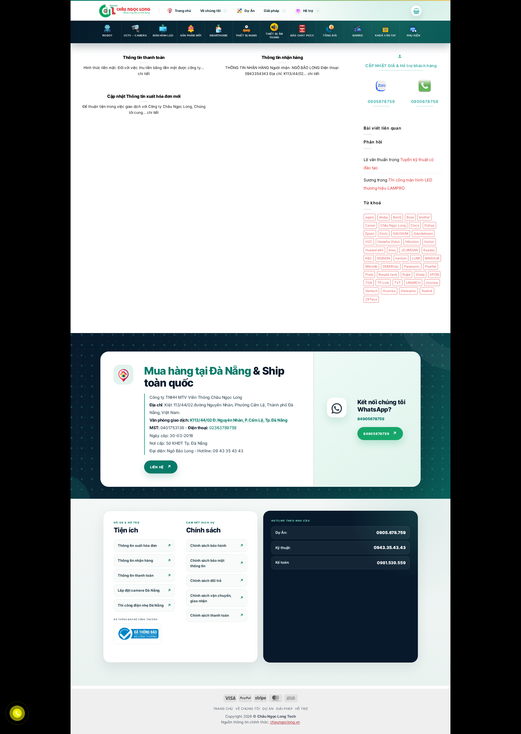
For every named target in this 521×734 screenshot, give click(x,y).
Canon (370, 225)
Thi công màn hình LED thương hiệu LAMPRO (398, 184)
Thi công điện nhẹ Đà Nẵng (141, 605)
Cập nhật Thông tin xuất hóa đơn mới (143, 96)
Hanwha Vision (388, 242)
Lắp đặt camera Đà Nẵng (139, 590)
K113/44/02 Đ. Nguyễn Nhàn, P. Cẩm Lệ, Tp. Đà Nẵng (239, 420)
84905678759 (370, 418)
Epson (369, 233)
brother (424, 217)
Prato (369, 274)
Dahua (429, 225)
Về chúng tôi (210, 11)
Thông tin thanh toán (144, 57)
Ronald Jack (388, 274)
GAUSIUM (400, 233)
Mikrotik (371, 266)
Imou (392, 250)
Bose (410, 217)
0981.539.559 (391, 562)
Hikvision (412, 242)
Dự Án (249, 11)
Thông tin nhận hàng (282, 57)
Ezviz (384, 233)
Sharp (420, 274)
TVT (397, 283)
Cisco (415, 225)
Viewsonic (408, 291)
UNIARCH (413, 283)
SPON (434, 274)
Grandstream (423, 233)
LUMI (416, 258)
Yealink (426, 291)
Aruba (383, 217)
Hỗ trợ (308, 11)
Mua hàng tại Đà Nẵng (197, 370)
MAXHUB (432, 258)
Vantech (371, 291)
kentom (401, 258)
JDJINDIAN (409, 250)
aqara (369, 217)
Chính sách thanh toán (209, 615)
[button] (416, 11)
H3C (368, 242)
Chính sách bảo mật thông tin (207, 563)
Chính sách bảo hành (208, 545)
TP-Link (383, 283)
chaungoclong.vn (285, 722)
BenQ (397, 217)
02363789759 (223, 427)
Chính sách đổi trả (205, 580)
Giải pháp (271, 11)
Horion (429, 242)
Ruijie (406, 274)
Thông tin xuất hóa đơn (137, 545)
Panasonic (412, 266)
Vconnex (389, 291)
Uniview (432, 283)
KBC (368, 258)
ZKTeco (371, 299)
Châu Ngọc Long (393, 225)
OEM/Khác (391, 266)
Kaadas (429, 250)
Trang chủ (183, 11)
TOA (368, 283)
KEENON (383, 258)
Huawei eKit (374, 250)
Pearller (430, 266)
